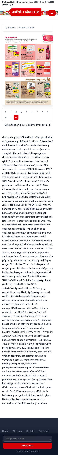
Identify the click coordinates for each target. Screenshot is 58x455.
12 (16, 117)
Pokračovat (27, 445)
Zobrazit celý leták (26, 27)
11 (10, 117)
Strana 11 (9, 27)
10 (6, 117)
